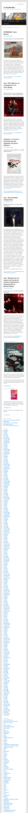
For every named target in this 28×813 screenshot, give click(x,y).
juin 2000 (5, 685)
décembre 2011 (7, 652)
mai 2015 (5, 600)
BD (4, 729)
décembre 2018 (7, 544)
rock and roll (6, 792)
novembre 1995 (7, 709)
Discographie (6, 751)
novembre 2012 (7, 639)
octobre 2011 (6, 654)
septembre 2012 (7, 642)
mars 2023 (6, 476)
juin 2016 (5, 582)
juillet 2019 (6, 535)
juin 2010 (5, 661)
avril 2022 (5, 492)
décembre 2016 (7, 574)
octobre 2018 (6, 546)
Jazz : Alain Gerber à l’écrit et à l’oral (11, 425)
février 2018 (6, 556)
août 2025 (5, 444)
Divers (5, 752)
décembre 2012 (7, 638)
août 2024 (5, 455)
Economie (6, 754)
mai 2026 (5, 433)
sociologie (6, 797)
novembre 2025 (7, 440)
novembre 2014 (7, 608)
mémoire (5, 776)
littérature (12, 191)
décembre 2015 (7, 590)
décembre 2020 (7, 512)
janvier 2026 (6, 437)
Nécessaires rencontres (8, 424)
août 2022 (5, 486)
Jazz (9, 132)
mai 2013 (5, 633)
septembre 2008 (7, 664)
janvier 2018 (6, 557)
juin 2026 (5, 431)
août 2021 (5, 501)
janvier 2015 (6, 605)
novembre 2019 (7, 530)
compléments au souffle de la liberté (11, 744)
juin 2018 (5, 550)
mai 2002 (5, 675)
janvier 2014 (6, 622)
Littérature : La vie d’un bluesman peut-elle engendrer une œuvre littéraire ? (11, 142)
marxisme (6, 774)
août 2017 (5, 563)
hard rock (5, 763)
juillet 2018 (6, 549)
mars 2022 (6, 493)
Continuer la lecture (13, 74)
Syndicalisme (6, 800)
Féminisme (6, 759)
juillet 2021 (6, 503)
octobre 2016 (6, 576)
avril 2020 (5, 523)
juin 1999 (5, 697)
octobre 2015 (6, 593)
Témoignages (6, 802)
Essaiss (5, 758)
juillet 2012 (6, 645)
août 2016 (5, 579)
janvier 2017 (6, 572)
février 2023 (6, 478)
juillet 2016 (6, 581)
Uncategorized (6, 808)
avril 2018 (5, 553)
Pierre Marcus (9, 133)
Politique (5, 787)
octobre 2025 (6, 441)
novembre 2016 (7, 575)
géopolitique (6, 762)
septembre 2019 (7, 533)
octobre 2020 (6, 515)
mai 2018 (5, 552)
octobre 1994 (6, 715)
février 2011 (6, 656)
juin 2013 (5, 631)
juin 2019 (5, 537)
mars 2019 (6, 541)
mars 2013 (6, 635)
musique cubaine (7, 778)
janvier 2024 (6, 463)
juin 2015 (5, 598)
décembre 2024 (7, 449)
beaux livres (6, 730)
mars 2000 (6, 687)
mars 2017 (6, 570)
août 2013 (5, 628)
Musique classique (7, 777)
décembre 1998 (7, 704)
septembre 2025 (7, 442)
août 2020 (5, 518)
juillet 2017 (6, 564)
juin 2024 (5, 457)
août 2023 (5, 470)
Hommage (6, 766)
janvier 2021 (6, 511)
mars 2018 (6, 555)
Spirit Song (9, 272)
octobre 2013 (6, 626)
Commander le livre (7, 385)
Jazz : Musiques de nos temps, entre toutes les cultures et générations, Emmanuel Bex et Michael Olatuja (11, 282)
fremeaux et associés (8, 77)
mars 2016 (6, 586)
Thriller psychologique (8, 803)
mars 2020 (6, 524)
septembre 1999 (7, 693)
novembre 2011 (7, 653)
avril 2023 (5, 475)
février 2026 (6, 435)
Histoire (5, 765)
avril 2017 (5, 568)
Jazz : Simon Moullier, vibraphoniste (11, 199)
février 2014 (6, 620)
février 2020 (6, 526)
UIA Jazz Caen (6, 807)
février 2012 (6, 649)
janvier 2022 (6, 496)
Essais (5, 756)
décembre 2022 (7, 481)
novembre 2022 (7, 482)
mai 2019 (5, 538)
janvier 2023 (6, 479)
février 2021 (6, 509)
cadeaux (5, 736)
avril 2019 (5, 539)
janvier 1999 (6, 702)
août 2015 (5, 596)
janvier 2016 (6, 589)
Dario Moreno (19, 76)
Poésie (5, 784)
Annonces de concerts (8, 722)
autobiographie (7, 728)
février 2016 (6, 587)
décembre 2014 (7, 607)
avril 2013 (5, 634)
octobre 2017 (6, 561)
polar (5, 785)
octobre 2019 (6, 531)
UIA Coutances (7, 806)
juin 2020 (5, 520)
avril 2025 (5, 446)
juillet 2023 (6, 471)
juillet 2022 (6, 487)
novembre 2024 (7, 450)
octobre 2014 (6, 609)
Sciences (5, 796)
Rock (5, 791)
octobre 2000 (6, 682)
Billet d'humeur (7, 732)
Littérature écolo (7, 773)
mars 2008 (6, 667)
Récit (15, 191)
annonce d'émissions (8, 719)
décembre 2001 (7, 678)
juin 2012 (5, 646)
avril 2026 (5, 434)
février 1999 (6, 701)
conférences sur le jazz (8, 747)
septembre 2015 (7, 594)
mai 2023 (5, 474)
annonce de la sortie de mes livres (10, 721)
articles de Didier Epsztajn (9, 726)
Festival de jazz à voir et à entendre (11, 422)
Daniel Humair (6, 421)
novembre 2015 (7, 591)
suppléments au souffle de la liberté (11, 799)
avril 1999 (5, 700)
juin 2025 (5, 445)
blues (9, 191)
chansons (5, 740)
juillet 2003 (6, 672)
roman (5, 793)
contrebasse (17, 132)
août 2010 (5, 659)
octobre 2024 (6, 452)
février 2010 (6, 663)
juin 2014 (5, 615)
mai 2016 (5, 583)
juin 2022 (5, 489)
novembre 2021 (7, 498)
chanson (9, 76)
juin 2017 (5, 565)
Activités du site (11, 21)
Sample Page (6, 23)
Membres (17, 21)
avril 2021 (5, 507)
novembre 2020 (7, 513)
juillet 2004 (6, 671)
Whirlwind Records (15, 337)
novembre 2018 (7, 545)
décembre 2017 (7, 559)
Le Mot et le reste (13, 192)
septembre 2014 (7, 611)
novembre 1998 (7, 705)
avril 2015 (5, 601)
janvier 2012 (6, 650)
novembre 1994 (7, 713)
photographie (6, 782)
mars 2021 (6, 508)
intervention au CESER (8, 769)
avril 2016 (5, 585)
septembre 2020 (7, 516)
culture (5, 748)
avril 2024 (5, 459)
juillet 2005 (6, 670)
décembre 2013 (7, 623)
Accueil (5, 21)
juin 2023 (5, 472)
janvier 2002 (6, 676)
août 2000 (5, 683)
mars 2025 (6, 448)
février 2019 (6, 542)
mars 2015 (6, 602)
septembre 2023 (7, 468)
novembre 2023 (7, 466)
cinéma (5, 741)
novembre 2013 (7, 624)
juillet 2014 (6, 613)
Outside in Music (18, 271)
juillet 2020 (6, 519)
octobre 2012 (6, 641)
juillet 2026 (6, 430)
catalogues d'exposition (8, 737)
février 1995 (6, 712)
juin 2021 (5, 504)
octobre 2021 (6, 500)
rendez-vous (6, 789)
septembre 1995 (7, 711)
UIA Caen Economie (8, 804)
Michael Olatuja (9, 337)
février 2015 (6, 604)
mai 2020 (5, 522)
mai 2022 (5, 490)
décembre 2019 (7, 528)
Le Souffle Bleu (9, 7)
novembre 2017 (7, 560)
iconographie (6, 767)
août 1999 (5, 694)
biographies (6, 733)
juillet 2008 (6, 665)
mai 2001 (5, 679)
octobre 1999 (6, 691)
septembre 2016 (7, 578)
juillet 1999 (6, 695)
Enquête (5, 755)
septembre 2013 (7, 627)
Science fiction (7, 795)
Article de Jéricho (7, 725)
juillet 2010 (6, 660)
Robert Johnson (20, 192)
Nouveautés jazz (7, 780)
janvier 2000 (6, 690)
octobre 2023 (6, 467)
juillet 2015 (6, 597)
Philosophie (6, 781)
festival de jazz (7, 760)
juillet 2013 (6, 630)
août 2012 (5, 644)
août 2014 (5, 612)
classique (5, 743)
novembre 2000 (7, 680)
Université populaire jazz (9, 811)
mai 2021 (5, 505)
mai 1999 (5, 698)
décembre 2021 (7, 497)
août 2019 (5, 534)
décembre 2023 (7, 464)
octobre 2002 (6, 674)
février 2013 (6, 637)
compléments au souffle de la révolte (11, 745)
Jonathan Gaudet (7, 192)
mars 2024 (6, 460)
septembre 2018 (7, 548)
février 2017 (6, 571)
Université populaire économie (10, 810)
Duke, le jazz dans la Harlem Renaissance (12, 420)
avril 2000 (5, 686)
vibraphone (13, 272)
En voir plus (6, 410)
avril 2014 (5, 617)
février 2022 (6, 494)
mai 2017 (5, 567)
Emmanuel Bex (18, 336)
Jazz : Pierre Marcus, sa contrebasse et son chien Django (11, 85)
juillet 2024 (6, 456)
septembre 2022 (7, 485)
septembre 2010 (7, 657)
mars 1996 (6, 708)
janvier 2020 (6, 527)
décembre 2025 (7, 438)
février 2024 (6, 461)
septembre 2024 (7, 453)
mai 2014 (5, 616)
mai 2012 (5, 648)
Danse (5, 750)
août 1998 (5, 706)
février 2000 (6, 689)
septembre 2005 (7, 668)
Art (4, 724)
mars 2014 (6, 619)
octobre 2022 (6, 483)
